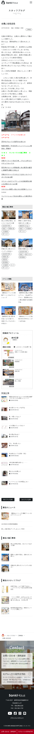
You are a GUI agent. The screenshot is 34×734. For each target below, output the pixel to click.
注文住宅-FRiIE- (6, 226)
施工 (13, 28)
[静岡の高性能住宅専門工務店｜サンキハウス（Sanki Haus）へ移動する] (3, 635)
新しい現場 (18, 381)
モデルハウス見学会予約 (25, 731)
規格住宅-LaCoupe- (24, 226)
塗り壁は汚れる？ (14, 434)
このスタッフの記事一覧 (23, 347)
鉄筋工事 (17, 371)
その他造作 (5, 231)
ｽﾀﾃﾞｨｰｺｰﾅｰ (5, 234)
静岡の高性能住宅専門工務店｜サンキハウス (19, 725)
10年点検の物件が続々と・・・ (18, 462)
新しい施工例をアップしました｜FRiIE (13, 529)
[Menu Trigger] (31, 2)
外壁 (22, 28)
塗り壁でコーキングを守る (17, 407)
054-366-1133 (19, 705)
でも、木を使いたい (15, 443)
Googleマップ (17, 703)
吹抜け (4, 228)
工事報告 (29, 29)
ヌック (12, 265)
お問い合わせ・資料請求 (8, 731)
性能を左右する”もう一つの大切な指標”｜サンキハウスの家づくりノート (21, 397)
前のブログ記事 (8, 499)
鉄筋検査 (17, 361)
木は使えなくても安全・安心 (17, 453)
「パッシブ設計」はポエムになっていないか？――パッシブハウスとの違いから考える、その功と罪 (21, 598)
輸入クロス (28, 254)
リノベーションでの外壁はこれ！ (19, 481)
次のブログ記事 (26, 499)
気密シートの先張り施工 (21, 352)
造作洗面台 (5, 262)
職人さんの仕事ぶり (15, 471)
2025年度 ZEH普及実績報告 (9, 524)
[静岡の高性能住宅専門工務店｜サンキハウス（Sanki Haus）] (9, 2)
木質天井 (4, 259)
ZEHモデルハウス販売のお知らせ (13, 141)
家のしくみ (11, 357)
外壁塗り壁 (11, 228)
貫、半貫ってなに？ (15, 416)
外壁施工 (17, 28)
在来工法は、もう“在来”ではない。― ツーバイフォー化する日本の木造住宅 (21, 588)
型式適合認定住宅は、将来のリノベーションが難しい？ (21, 608)
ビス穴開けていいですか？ (17, 425)
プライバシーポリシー (17, 718)
